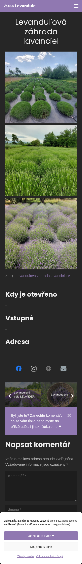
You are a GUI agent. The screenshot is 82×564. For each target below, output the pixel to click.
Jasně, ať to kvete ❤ (41, 535)
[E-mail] (63, 368)
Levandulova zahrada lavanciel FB (43, 276)
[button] (76, 6)
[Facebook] (18, 368)
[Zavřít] (69, 415)
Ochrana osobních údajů (49, 556)
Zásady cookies (25, 556)
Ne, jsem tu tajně (41, 546)
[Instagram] (33, 368)
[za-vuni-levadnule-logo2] (20, 6)
